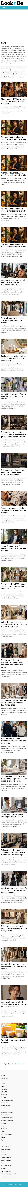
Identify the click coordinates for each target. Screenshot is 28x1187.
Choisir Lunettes (5, 1149)
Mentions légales (5, 1106)
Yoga (2, 1140)
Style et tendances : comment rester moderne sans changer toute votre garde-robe (14, 928)
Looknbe (18, 1184)
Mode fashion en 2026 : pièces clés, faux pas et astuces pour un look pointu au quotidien (14, 890)
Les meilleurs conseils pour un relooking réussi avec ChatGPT (12, 815)
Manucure (3, 1126)
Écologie (3, 1097)
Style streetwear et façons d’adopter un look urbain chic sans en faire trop (14, 740)
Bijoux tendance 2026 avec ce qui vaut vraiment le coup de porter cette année (13, 101)
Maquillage (4, 1094)
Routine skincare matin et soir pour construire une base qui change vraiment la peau (14, 358)
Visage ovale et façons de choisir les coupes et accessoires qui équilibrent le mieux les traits (13, 282)
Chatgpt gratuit (5, 1146)
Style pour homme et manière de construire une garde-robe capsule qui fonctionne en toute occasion (13, 434)
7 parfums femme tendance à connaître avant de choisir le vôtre (13, 138)
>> (24, 1064)
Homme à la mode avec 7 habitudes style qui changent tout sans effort (13, 548)
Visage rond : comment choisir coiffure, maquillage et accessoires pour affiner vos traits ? (14, 1004)
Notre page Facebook (7, 1120)
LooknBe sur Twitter (6, 1118)
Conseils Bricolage (6, 1160)
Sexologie (3, 1154)
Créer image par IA (6, 1157)
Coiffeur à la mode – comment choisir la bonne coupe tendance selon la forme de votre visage (13, 852)
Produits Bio (4, 1129)
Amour (3, 1086)
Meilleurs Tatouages (6, 1166)
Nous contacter (5, 1115)
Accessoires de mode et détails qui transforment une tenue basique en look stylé (14, 510)
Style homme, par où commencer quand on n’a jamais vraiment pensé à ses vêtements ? (13, 472)
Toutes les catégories (7, 1100)
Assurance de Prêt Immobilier (9, 1174)
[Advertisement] (14, 24)
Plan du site (4, 1103)
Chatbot (3, 1137)
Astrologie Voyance (6, 1134)
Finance (3, 1083)
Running (3, 1163)
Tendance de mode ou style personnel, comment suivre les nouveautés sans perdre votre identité (12, 663)
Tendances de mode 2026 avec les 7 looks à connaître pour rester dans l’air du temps (13, 702)
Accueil (3, 1075)
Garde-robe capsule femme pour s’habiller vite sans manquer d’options (12, 320)
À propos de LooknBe (7, 1112)
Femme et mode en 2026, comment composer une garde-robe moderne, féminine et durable (14, 586)
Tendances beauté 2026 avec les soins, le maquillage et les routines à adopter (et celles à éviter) (14, 778)
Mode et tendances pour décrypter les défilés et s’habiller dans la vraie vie (13, 396)
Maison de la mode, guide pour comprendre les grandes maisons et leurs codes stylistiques (14, 624)
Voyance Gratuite (5, 1171)
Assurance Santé (5, 1177)
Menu (4, 8)
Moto (2, 1152)
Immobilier (4, 1089)
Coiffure (3, 1131)
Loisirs (2, 1081)
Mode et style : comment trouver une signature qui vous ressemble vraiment (13, 966)
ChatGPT (3, 1123)
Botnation (3, 1168)
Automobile (4, 1092)
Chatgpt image (5, 1078)
